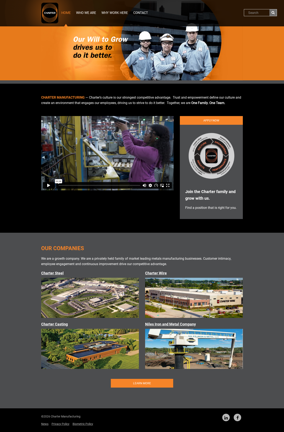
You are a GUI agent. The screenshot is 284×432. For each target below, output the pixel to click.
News (44, 424)
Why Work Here (114, 13)
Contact (140, 13)
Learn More (142, 383)
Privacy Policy (60, 424)
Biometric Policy (83, 424)
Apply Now (211, 120)
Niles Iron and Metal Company (170, 324)
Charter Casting (54, 324)
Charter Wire (156, 273)
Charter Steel (52, 273)
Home (66, 13)
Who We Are (86, 13)
